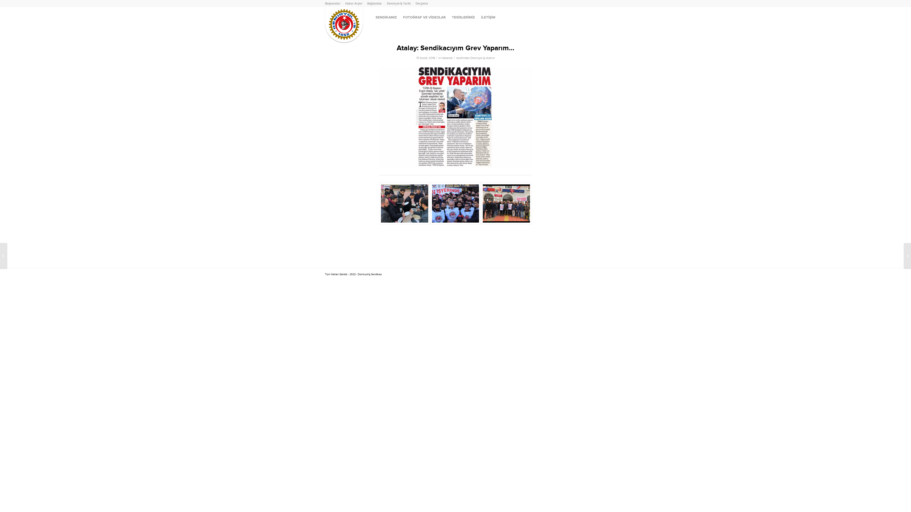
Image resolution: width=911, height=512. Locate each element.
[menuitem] (334, 3)
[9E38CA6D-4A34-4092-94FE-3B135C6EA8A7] (404, 203)
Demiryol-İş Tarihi (399, 3)
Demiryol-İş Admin (482, 58)
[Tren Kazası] (3, 256)
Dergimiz (422, 3)
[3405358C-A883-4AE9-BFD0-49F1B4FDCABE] (506, 203)
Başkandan (332, 3)
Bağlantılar (374, 3)
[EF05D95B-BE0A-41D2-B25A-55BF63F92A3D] (455, 203)
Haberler (447, 58)
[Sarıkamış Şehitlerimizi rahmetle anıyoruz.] (907, 256)
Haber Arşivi (353, 3)
